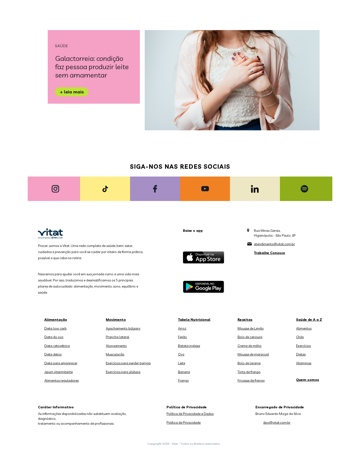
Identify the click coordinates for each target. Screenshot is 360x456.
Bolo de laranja (249, 363)
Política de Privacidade (184, 422)
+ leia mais (72, 92)
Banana (184, 372)
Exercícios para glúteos (123, 372)
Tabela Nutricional (194, 319)
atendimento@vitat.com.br (274, 244)
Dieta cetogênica (57, 346)
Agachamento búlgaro (123, 328)
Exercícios (303, 346)
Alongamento (116, 346)
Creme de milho (250, 346)
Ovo (181, 354)
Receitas (245, 319)
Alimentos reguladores (61, 380)
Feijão (182, 337)
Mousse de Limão (251, 328)
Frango (183, 380)
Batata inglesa (189, 346)
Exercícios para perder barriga (128, 363)
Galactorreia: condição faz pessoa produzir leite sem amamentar (92, 66)
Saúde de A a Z (309, 319)
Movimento (116, 319)
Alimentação (55, 319)
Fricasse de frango (251, 380)
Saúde (61, 45)
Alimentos (304, 328)
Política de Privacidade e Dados (190, 414)
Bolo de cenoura (250, 337)
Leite (181, 363)
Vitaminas (303, 363)
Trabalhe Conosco (269, 253)
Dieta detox (53, 354)
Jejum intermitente (58, 372)
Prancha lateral (117, 337)
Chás (300, 337)
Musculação (115, 354)
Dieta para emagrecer (60, 363)
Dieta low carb (55, 328)
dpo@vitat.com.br (276, 422)
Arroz (182, 328)
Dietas (301, 354)
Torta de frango (249, 372)
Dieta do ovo (53, 337)
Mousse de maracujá (253, 354)
